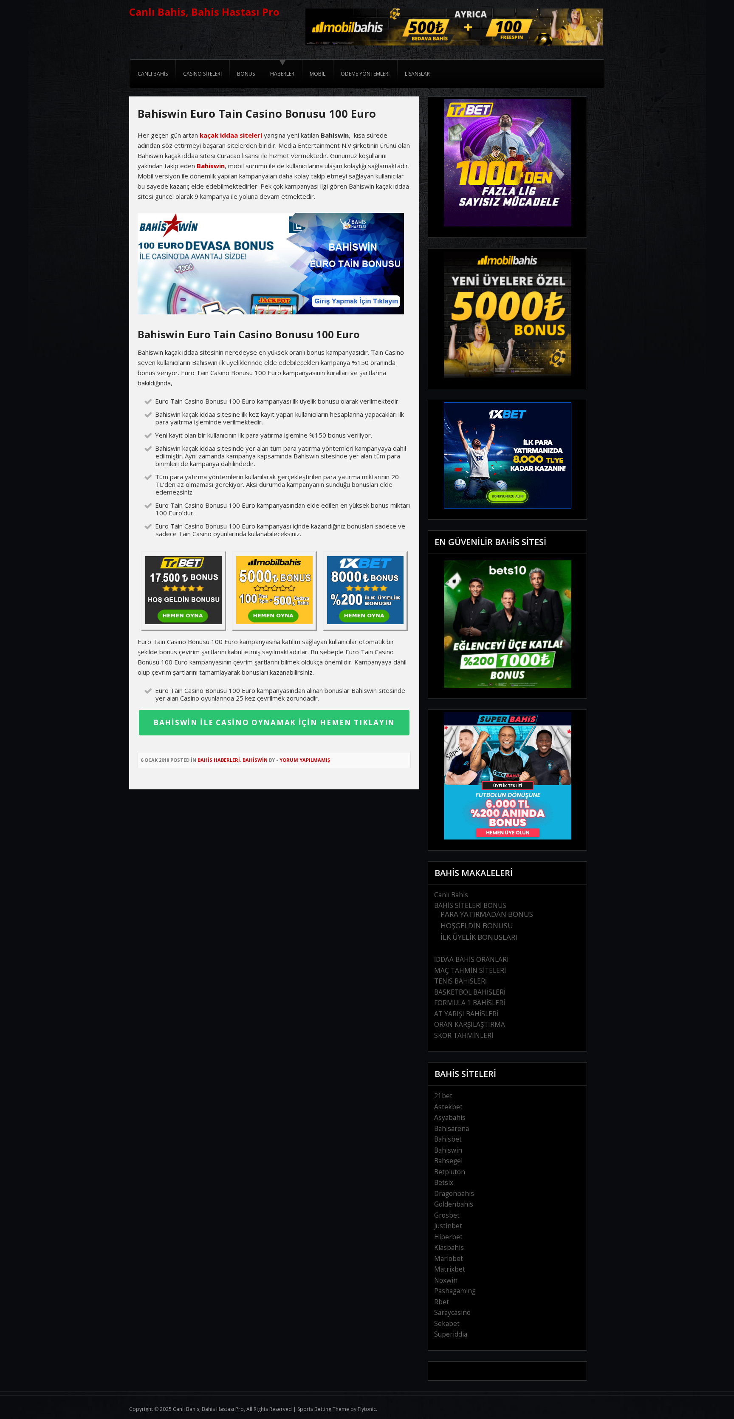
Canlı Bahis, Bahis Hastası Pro (204, 12)
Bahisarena (451, 1128)
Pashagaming (455, 1290)
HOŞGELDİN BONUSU (476, 925)
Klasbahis (449, 1247)
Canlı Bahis (451, 894)
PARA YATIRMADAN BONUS (486, 914)
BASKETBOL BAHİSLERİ (469, 992)
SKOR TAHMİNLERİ (463, 1035)
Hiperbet (448, 1236)
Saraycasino (452, 1312)
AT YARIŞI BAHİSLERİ (466, 1013)
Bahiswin (211, 165)
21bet (443, 1095)
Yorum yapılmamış (304, 760)
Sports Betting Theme (323, 1409)
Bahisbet (448, 1139)
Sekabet (447, 1323)
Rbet (441, 1301)
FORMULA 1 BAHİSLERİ (469, 1002)
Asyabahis (450, 1117)
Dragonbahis (454, 1193)
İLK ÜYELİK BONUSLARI (478, 937)
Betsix (443, 1182)
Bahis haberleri (219, 760)
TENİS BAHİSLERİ (460, 981)
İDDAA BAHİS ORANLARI (471, 959)
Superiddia (450, 1334)
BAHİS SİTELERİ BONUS (470, 905)
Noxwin (445, 1280)
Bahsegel (448, 1160)
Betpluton (449, 1171)
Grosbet (447, 1215)
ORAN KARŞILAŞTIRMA (469, 1024)
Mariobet (448, 1258)
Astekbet (448, 1106)
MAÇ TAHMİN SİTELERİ (470, 970)
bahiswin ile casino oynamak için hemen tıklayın (274, 722)
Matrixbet (449, 1269)
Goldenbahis (453, 1204)
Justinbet (448, 1225)
